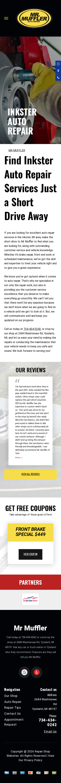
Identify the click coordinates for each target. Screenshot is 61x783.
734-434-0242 (32, 329)
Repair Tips (12, 707)
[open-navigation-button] (6, 18)
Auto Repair (13, 702)
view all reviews (30, 474)
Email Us (50, 731)
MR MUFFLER (16, 150)
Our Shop (11, 696)
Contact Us (12, 713)
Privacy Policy (33, 760)
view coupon (30, 554)
